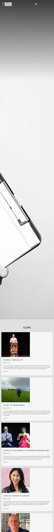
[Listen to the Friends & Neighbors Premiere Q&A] (15, 435)
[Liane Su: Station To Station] (15, 480)
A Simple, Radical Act (13, 360)
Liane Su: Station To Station (16, 496)
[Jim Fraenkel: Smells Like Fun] (15, 525)
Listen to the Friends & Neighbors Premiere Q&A (26, 450)
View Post (6, 371)
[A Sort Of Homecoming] (15, 389)
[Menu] (36, 4)
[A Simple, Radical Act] (15, 344)
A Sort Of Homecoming (14, 405)
